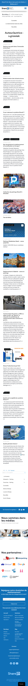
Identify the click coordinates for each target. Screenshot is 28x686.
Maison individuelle (19, 615)
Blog (16, 629)
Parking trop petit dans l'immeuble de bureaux (13, 47)
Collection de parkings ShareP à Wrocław (12, 192)
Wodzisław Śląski (9, 225)
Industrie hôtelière (19, 619)
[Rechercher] (25, 472)
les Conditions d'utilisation (15, 681)
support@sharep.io (14, 649)
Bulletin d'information (19, 639)
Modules (5, 631)
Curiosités (14, 20)
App (4, 637)
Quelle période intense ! (10, 444)
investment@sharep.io (14, 656)
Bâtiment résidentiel (19, 617)
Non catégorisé (8, 41)
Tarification (6, 639)
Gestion (5, 635)
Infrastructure (7, 633)
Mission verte (7, 617)
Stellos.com (13, 4)
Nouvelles (14, 27)
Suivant (12, 470)
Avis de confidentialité (16, 680)
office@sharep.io (14, 652)
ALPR (18, 681)
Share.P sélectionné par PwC (11, 366)
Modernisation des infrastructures (13, 78)
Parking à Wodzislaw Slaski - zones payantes (13, 242)
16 (9, 470)
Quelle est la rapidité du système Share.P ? (13, 398)
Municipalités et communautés (18, 625)
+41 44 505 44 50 (14, 658)
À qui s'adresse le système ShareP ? (13, 112)
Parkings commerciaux (18, 622)
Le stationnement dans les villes (14, 23)
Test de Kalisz (7, 217)
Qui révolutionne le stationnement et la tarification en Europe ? (13, 145)
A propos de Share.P (8, 615)
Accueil (6, 613)
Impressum (6, 619)
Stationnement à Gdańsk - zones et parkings (13, 272)
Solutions (17, 613)
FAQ (16, 641)
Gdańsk (6, 255)
